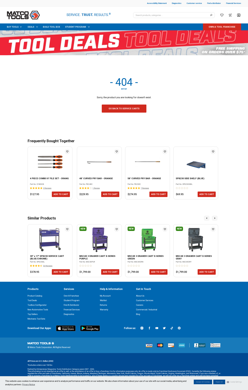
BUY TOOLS (13, 27)
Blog (138, 314)
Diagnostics (69, 314)
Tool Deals (32, 300)
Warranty (104, 309)
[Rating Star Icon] (31, 188)
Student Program (72, 300)
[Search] (211, 15)
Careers (139, 305)
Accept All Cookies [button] (203, 382)
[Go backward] (207, 218)
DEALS (31, 27)
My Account (105, 296)
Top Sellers (33, 314)
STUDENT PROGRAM (75, 27)
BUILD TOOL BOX (51, 27)
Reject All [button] (219, 382)
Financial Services (72, 309)
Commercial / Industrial (146, 309)
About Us (140, 296)
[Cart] (230, 15)
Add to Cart (61, 194)
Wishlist (103, 300)
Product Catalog (35, 296)
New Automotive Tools (38, 309)
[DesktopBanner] (124, 42)
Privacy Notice (28, 384)
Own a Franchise (71, 296)
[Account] (239, 15)
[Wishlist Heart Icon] (67, 151)
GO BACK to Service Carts (124, 108)
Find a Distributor (71, 305)
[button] (234, 382)
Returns (103, 305)
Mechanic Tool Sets (36, 319)
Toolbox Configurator (37, 305)
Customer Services (144, 300)
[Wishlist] (222, 15)
